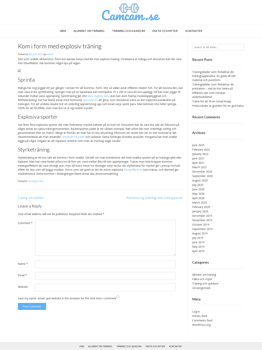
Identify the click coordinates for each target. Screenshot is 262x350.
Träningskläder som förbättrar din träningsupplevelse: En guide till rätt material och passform (214, 76)
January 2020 (200, 211)
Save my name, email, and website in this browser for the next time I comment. (67, 298)
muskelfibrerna (133, 169)
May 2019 (198, 246)
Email (22, 275)
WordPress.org (201, 325)
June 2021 (198, 158)
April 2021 (198, 163)
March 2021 (199, 167)
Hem (63, 30)
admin (50, 54)
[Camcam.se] (131, 12)
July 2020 (197, 185)
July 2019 (197, 238)
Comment (25, 223)
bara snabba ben (98, 96)
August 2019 (200, 233)
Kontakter (193, 30)
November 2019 (202, 220)
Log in (196, 311)
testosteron (90, 100)
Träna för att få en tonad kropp (211, 101)
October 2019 (200, 224)
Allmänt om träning (88, 30)
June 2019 (198, 242)
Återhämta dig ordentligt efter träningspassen (154, 198)
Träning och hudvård (30, 198)
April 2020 (198, 198)
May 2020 (198, 193)
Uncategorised (35, 181)
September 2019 (202, 229)
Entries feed (199, 316)
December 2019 (202, 216)
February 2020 (201, 207)
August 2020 (200, 180)
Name (23, 264)
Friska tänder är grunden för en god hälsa (218, 106)
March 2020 (199, 202)
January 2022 (200, 154)
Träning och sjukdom (128, 30)
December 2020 (202, 171)
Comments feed (202, 320)
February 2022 (201, 149)
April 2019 (198, 251)
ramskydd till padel (73, 137)
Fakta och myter (165, 30)
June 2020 (198, 189)
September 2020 (202, 176)
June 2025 (198, 145)
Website (23, 287)
